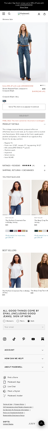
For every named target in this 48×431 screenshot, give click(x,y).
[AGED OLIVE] (23, 231)
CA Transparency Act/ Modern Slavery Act (17, 407)
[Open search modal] (9, 14)
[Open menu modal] (3, 14)
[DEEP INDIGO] (11, 231)
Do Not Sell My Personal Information (16, 410)
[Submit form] (42, 327)
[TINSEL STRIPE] (40, 231)
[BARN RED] (19, 231)
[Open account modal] (39, 14)
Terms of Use (7, 404)
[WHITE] (15, 231)
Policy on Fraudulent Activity (13, 412)
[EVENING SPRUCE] (36, 231)
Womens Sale (8, 19)
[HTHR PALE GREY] (7, 231)
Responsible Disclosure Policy (14, 415)
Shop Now (24, 7)
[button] (41, 423)
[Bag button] (44, 14)
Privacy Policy (19, 404)
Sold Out (24, 116)
